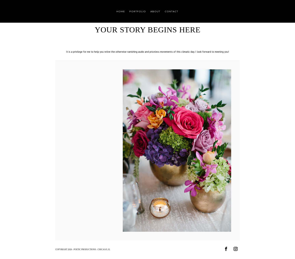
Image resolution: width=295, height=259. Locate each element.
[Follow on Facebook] (226, 249)
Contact (171, 11)
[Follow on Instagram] (235, 249)
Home (120, 11)
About (155, 11)
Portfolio (137, 11)
